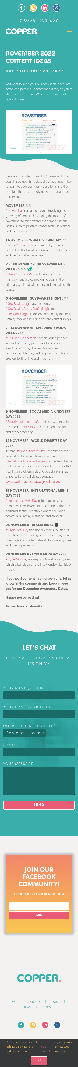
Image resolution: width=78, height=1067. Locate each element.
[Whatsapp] (57, 1024)
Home (13, 1002)
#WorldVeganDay (18, 245)
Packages (34, 1002)
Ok (39, 1060)
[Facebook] (21, 1024)
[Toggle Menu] (69, 31)
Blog (27, 1007)
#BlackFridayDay (17, 530)
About (55, 1002)
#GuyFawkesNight (18, 304)
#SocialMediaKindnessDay (24, 422)
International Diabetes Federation (28, 461)
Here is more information (47, 1047)
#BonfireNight (40, 309)
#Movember (14, 211)
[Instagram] (33, 1024)
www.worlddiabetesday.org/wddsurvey (33, 482)
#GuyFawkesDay (17, 309)
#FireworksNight (17, 314)
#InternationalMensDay (21, 501)
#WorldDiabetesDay (31, 451)
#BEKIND (28, 427)
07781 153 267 (41, 20)
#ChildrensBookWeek (21, 338)
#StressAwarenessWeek (22, 274)
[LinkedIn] (45, 1024)
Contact (47, 1007)
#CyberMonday (16, 559)
